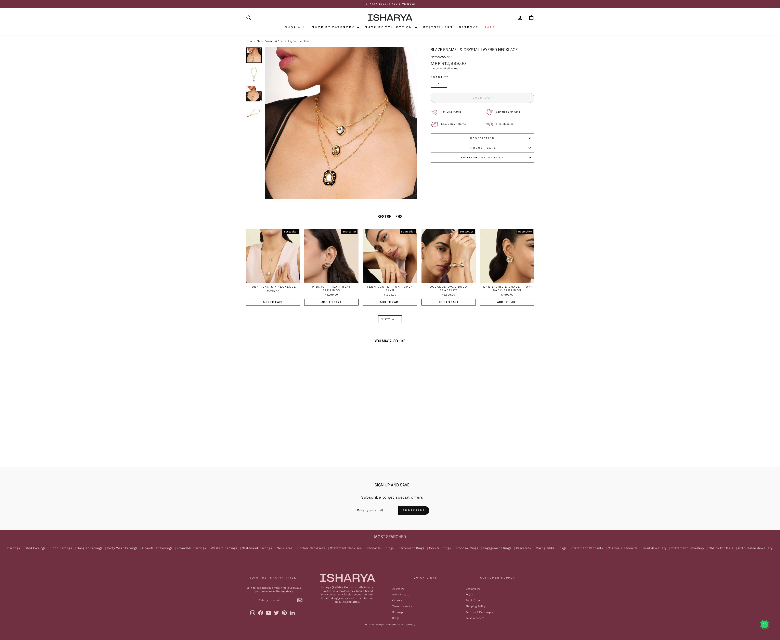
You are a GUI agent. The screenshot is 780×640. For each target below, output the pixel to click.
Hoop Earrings (61, 548)
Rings (390, 548)
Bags (563, 548)
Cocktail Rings (440, 548)
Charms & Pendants (623, 548)
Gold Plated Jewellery (755, 548)
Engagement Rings (497, 548)
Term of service (402, 606)
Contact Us (473, 588)
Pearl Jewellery (654, 548)
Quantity (440, 77)
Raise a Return (475, 618)
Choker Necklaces (311, 548)
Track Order (473, 600)
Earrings (13, 548)
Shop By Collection (389, 27)
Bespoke (468, 27)
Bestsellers (438, 27)
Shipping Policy (476, 606)
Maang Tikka (545, 548)
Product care (482, 147)
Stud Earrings (35, 548)
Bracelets (523, 548)
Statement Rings (411, 548)
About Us (398, 588)
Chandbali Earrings (191, 548)
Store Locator (401, 594)
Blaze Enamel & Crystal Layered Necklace (284, 41)
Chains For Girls (721, 548)
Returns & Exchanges (479, 612)
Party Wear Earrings (122, 548)
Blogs (396, 618)
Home (250, 41)
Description (482, 138)
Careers (397, 600)
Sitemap (397, 612)
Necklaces (284, 548)
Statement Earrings (257, 548)
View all (390, 319)
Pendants (374, 548)
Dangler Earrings (89, 548)
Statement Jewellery (687, 548)
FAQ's (469, 594)
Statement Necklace (346, 548)
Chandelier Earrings (157, 548)
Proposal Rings (467, 548)
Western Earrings (224, 548)
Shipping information (482, 157)
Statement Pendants (587, 548)
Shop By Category (334, 27)
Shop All (295, 27)
